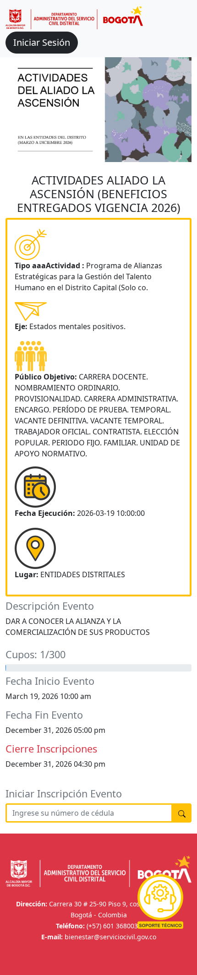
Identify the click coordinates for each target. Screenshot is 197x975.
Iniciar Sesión (41, 42)
